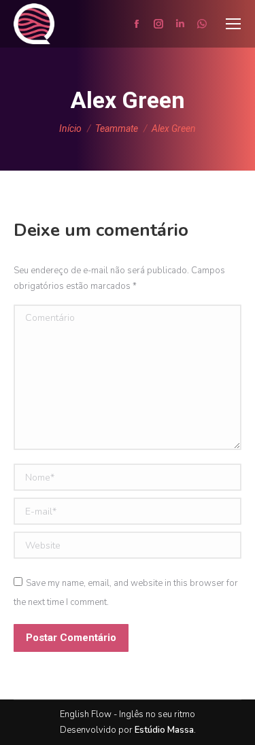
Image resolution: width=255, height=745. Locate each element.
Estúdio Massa (164, 730)
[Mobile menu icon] (233, 24)
